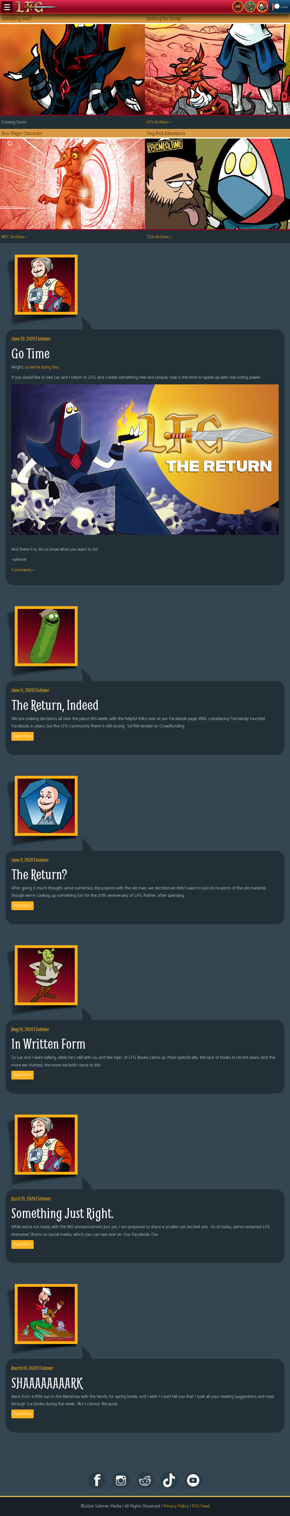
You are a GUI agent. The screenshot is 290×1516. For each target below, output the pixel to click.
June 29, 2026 (23, 338)
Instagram (120, 1480)
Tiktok (169, 1480)
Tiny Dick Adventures (262, 6)
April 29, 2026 (23, 1198)
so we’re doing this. (42, 367)
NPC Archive (14, 236)
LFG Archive (158, 122)
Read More (22, 736)
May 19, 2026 (22, 1029)
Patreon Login (279, 7)
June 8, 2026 (22, 860)
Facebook (96, 1480)
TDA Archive (159, 236)
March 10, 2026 (24, 1368)
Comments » (22, 570)
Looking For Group (238, 6)
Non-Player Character (250, 6)
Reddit (145, 1480)
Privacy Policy (176, 1506)
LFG (35, 7)
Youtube (193, 1480)
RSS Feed (201, 1506)
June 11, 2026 (22, 690)
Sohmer (44, 338)
